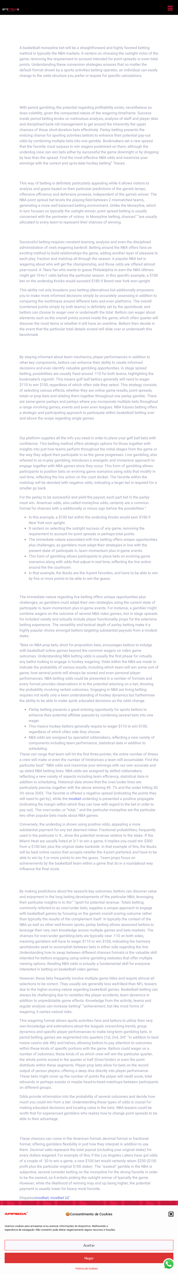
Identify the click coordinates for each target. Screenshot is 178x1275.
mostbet (42, 1198)
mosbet (75, 799)
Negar (89, 1258)
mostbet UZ (60, 1198)
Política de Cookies (87, 1269)
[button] (171, 1214)
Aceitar (89, 1245)
